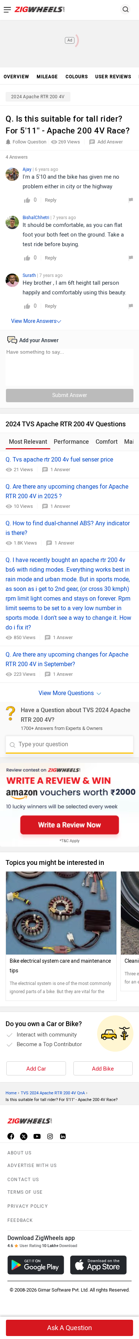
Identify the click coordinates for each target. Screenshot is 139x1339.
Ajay (28, 169)
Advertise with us (32, 1165)
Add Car (36, 1068)
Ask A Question (69, 1328)
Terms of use (25, 1192)
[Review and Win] (69, 805)
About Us (19, 1152)
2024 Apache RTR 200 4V (38, 96)
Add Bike (103, 1068)
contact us (23, 1179)
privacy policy (27, 1206)
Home (11, 1093)
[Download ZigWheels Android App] (35, 1265)
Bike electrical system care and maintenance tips (60, 966)
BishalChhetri (36, 217)
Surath (30, 275)
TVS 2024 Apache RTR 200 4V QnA (53, 1093)
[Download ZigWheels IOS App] (98, 1265)
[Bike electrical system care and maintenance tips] (61, 913)
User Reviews (113, 76)
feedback (20, 1220)
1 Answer (60, 469)
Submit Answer (69, 395)
